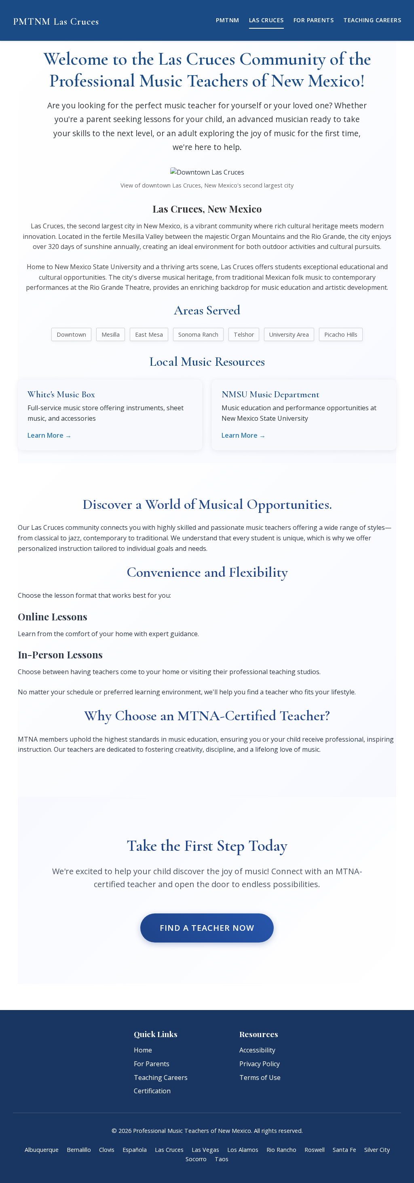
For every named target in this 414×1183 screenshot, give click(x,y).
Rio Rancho (281, 1149)
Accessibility (257, 1050)
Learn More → (49, 435)
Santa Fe (344, 1149)
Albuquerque (42, 1149)
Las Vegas (205, 1149)
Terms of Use (260, 1077)
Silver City (377, 1149)
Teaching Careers (372, 20)
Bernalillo (79, 1149)
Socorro (196, 1159)
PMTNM (227, 20)
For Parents (314, 20)
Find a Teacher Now (207, 927)
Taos (221, 1159)
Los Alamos (242, 1149)
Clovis (106, 1149)
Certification (152, 1090)
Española (135, 1149)
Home (143, 1050)
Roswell (314, 1149)
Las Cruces (266, 20)
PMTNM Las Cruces (56, 21)
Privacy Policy (259, 1063)
